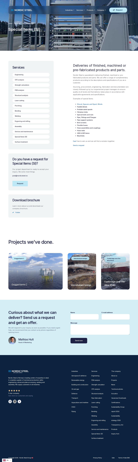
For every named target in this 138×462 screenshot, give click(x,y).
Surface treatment (97, 438)
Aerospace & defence (79, 376)
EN (7, 460)
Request (119, 10)
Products (90, 10)
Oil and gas (75, 389)
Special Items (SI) (28, 23)
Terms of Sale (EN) (124, 458)
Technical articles (117, 389)
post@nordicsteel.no (20, 176)
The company (116, 371)
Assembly (94, 425)
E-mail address (107, 312)
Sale (113, 458)
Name (73, 312)
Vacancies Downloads (118, 398)
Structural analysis (97, 393)
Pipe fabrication (96, 398)
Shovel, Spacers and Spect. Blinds (89, 104)
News (113, 384)
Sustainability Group (117, 407)
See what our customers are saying (20, 396)
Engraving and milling (98, 420)
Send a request (78, 145)
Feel (74, 141)
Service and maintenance (99, 429)
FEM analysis (95, 380)
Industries (69, 10)
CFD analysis (95, 389)
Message (74, 323)
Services (79, 10)
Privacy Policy (97, 458)
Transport (75, 398)
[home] (37, 10)
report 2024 (115, 411)
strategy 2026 (116, 420)
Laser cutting (95, 402)
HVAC (73, 407)
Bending (94, 411)
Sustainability (115, 416)
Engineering (95, 376)
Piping (74, 411)
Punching (94, 407)
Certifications (115, 402)
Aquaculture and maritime (80, 402)
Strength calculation (98, 384)
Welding (94, 416)
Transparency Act (117, 425)
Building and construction (80, 384)
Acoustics (114, 393)
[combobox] (7, 460)
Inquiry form (115, 434)
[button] (69, 10)
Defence (74, 393)
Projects (114, 380)
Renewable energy (78, 380)
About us (114, 376)
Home (10, 23)
